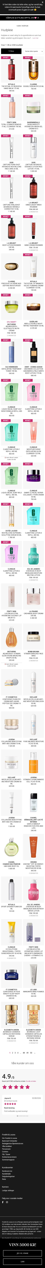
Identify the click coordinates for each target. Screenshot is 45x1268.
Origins (33, 862)
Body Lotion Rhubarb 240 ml (11, 246)
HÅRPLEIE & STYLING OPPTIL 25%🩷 (21, 18)
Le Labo (33, 990)
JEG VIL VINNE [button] (22, 1253)
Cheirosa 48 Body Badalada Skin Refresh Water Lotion (33, 909)
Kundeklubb (6, 1174)
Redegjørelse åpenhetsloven (12, 1144)
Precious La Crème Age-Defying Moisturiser (11, 285)
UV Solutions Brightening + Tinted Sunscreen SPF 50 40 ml (11, 951)
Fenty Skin (11, 122)
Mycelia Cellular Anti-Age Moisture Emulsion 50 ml (33, 701)
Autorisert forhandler (9, 1141)
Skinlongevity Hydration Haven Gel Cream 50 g (33, 126)
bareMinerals (33, 122)
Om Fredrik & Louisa (9, 1138)
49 (27, 1053)
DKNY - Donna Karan (33, 367)
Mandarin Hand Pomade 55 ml (33, 993)
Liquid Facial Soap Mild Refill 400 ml (11, 494)
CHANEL (33, 818)
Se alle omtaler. (31, 1081)
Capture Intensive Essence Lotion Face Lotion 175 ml (33, 167)
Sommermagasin (8, 1160)
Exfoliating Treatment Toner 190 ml (11, 370)
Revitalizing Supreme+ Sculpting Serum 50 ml (12, 534)
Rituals (11, 84)
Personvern (6, 1149)
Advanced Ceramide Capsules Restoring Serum (11, 1034)
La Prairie (33, 611)
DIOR (11, 163)
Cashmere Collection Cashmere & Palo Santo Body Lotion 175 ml (33, 371)
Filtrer (12, 51)
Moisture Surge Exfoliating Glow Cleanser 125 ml (33, 451)
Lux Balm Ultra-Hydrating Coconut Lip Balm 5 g (11, 616)
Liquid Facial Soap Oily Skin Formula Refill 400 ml (11, 411)
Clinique (11, 407)
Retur (4, 1179)
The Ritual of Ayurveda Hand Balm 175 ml (12, 87)
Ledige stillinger (8, 1191)
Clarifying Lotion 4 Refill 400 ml (33, 534)
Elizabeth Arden (11, 1030)
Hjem (19, 26)
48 (24, 1053)
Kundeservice (7, 1171)
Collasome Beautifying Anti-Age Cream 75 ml (11, 742)
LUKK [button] (22, 1261)
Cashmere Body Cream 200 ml (33, 615)
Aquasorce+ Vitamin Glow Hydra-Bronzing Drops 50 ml (11, 656)
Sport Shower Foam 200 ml (11, 908)
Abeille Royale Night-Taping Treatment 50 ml (33, 325)
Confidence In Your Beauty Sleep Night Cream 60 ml (11, 994)
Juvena (11, 739)
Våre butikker (7, 1146)
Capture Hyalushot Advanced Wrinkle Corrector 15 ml (11, 207)
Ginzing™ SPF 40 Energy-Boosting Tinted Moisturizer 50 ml (33, 866)
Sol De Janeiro (33, 569)
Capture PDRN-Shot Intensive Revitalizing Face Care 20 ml (11, 167)
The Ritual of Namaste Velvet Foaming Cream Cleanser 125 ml (33, 286)
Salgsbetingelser (8, 1176)
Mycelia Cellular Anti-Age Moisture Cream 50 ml (12, 782)
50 (31, 1053)
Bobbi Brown (33, 652)
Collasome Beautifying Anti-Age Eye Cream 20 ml (11, 822)
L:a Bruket (33, 203)
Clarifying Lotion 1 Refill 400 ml (11, 450)
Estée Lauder (11, 531)
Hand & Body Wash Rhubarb (33, 206)
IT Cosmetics (11, 697)
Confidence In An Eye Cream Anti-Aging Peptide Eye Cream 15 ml (11, 702)
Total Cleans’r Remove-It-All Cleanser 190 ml (11, 125)
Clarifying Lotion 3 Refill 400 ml (33, 410)
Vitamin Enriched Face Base (33, 655)
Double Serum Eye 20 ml (33, 86)
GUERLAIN (33, 322)
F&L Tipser (6, 1154)
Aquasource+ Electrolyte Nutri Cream (11, 328)
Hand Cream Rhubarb (33, 245)
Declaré (33, 697)
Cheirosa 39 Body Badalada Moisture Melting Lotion (33, 573)
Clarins (33, 84)
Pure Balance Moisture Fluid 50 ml (33, 742)
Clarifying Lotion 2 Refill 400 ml (11, 572)
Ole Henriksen (11, 367)
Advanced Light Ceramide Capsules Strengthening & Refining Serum (33, 1035)
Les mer (35, 38)
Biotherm (11, 324)
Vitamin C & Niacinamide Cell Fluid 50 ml (33, 781)
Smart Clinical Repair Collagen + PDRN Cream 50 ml (33, 495)
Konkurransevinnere (9, 1157)
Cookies (5, 1152)
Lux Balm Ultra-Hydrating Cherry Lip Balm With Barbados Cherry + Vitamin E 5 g (33, 952)
